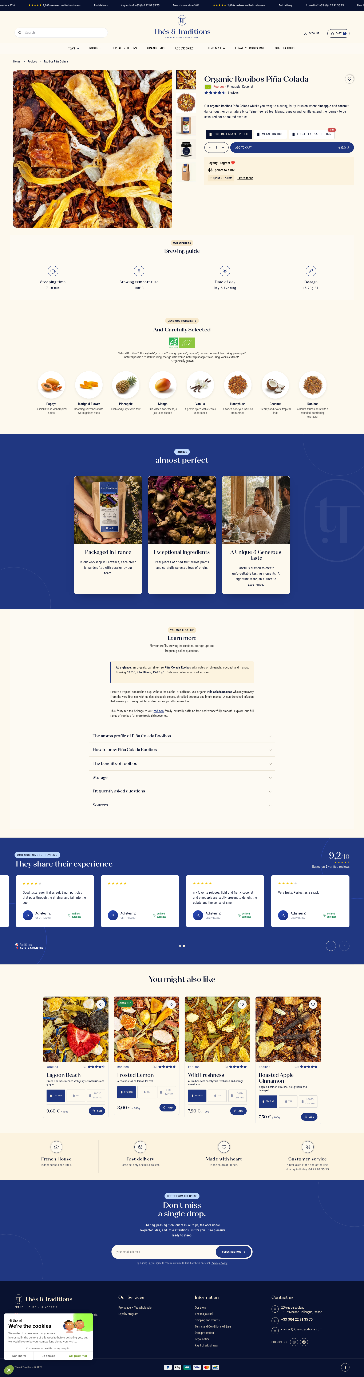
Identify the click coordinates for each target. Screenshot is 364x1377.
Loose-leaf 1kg (97, 1095)
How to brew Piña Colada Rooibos (125, 749)
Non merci (19, 1355)
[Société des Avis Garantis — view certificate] (29, 946)
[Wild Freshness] (217, 1029)
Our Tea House (285, 48)
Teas (71, 48)
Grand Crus (156, 48)
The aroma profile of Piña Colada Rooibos (132, 735)
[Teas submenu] (78, 48)
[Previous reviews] (331, 946)
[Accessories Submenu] (196, 48)
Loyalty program (128, 1314)
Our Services (131, 1297)
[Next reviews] (344, 946)
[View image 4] (186, 149)
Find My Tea (216, 48)
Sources (100, 804)
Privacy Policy (219, 1263)
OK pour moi (78, 1355)
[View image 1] (186, 79)
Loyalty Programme (250, 48)
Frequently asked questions (119, 791)
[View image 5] (186, 172)
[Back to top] (345, 1367)
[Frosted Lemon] (146, 1029)
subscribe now (231, 1251)
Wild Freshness (206, 1075)
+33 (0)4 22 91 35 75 (147, 5)
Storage (100, 777)
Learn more (245, 178)
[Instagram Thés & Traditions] (294, 1342)
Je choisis (48, 1355)
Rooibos (95, 48)
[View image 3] (186, 126)
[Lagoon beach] (75, 1029)
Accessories (184, 48)
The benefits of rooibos (115, 763)
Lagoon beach (64, 1075)
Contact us (282, 1297)
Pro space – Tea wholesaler (135, 1307)
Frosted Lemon (135, 1075)
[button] (9, 1370)
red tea (159, 711)
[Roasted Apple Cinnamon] (288, 1029)
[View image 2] (186, 103)
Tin (78, 1095)
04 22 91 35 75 (318, 1169)
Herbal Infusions (124, 48)
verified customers (54, 5)
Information (207, 1297)
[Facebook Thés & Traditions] (304, 1342)
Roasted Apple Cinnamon (276, 1078)
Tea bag (57, 1095)
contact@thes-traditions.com (301, 1329)
